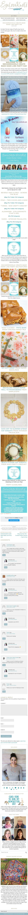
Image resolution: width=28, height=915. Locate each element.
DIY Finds (9, 527)
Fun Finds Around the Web (12, 525)
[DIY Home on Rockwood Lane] (23, 788)
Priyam (8, 684)
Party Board (18, 296)
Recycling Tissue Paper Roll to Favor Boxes (13, 389)
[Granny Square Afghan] (14, 871)
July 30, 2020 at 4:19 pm (11, 658)
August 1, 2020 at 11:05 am (11, 685)
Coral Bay (21, 148)
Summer (14, 526)
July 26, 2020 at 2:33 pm (11, 607)
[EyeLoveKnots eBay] (16, 789)
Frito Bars (21, 328)
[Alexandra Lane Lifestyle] (11, 789)
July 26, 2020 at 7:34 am (11, 576)
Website (3, 729)
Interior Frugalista (16, 527)
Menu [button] (15, 15)
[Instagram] (9, 788)
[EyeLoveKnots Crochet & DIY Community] (21, 788)
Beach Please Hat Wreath (14, 462)
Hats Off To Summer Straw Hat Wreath (14, 430)
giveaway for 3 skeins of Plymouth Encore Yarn (14, 114)
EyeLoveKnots (14, 7)
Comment (3, 703)
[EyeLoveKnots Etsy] (13, 789)
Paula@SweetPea (10, 575)
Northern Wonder (13, 150)
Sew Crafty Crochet (8, 528)
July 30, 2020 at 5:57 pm (12, 644)
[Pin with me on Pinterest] (7, 788)
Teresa (8, 632)
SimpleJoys (15, 528)
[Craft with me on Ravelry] (12, 788)
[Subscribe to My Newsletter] (14, 800)
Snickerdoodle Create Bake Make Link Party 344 (6, 535)
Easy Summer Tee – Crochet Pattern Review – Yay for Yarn (21, 535)
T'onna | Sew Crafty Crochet (12, 657)
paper (22, 527)
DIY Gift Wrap (8, 368)
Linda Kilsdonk (10, 544)
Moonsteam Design (21, 913)
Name (2, 718)
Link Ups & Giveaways (22, 525)
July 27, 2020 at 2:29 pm (11, 633)
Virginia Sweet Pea (22, 529)
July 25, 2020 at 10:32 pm (11, 546)
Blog (6, 197)
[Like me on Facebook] (4, 788)
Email (2, 724)
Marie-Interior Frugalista (12, 606)
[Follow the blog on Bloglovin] (15, 788)
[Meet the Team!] (14, 828)
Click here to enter (14, 520)
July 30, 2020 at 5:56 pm (12, 619)
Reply (4, 555)
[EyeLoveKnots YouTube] (18, 788)
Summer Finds (14, 529)
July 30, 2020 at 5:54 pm (12, 590)
